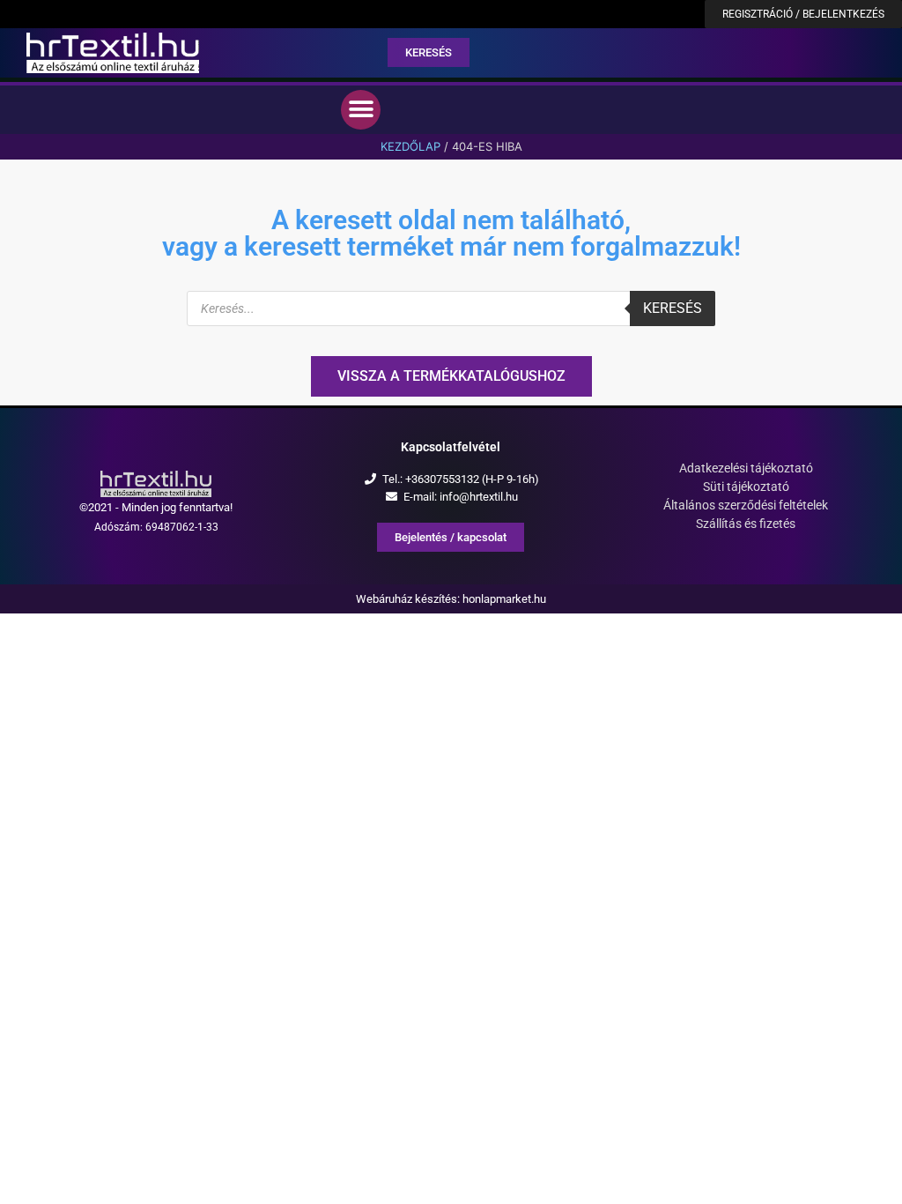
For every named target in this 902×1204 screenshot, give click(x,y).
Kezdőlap (410, 146)
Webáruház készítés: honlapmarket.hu (451, 599)
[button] (361, 110)
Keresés (672, 308)
